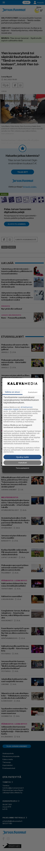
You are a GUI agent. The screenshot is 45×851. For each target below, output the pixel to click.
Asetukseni (32, 392)
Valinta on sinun (12, 392)
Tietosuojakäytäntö (22, 468)
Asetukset (22, 462)
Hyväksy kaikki (22, 457)
